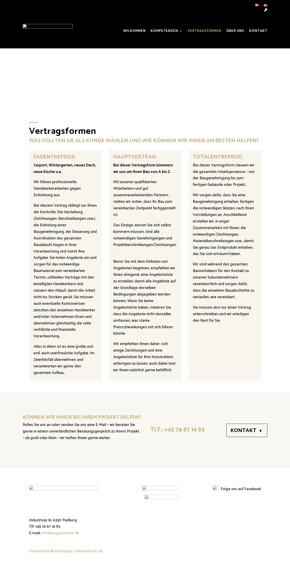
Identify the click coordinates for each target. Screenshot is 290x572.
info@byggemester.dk (60, 533)
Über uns (235, 31)
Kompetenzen (164, 31)
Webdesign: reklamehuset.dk (78, 551)
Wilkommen (134, 31)
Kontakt (258, 31)
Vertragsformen (204, 31)
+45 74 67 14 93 (184, 430)
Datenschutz (39, 551)
